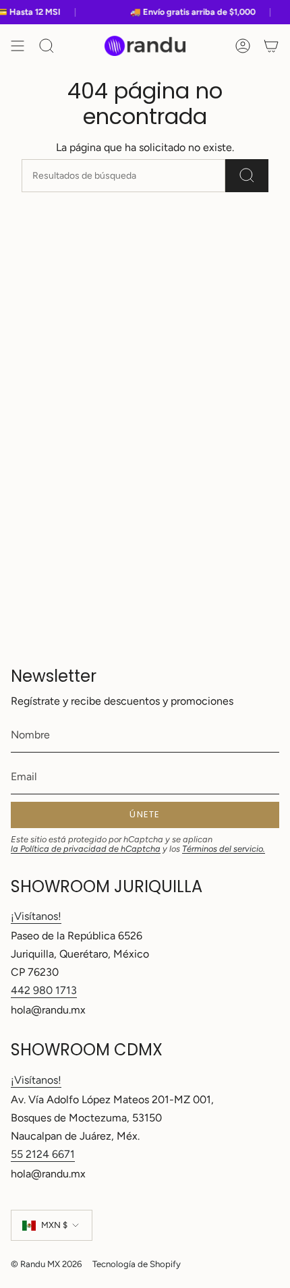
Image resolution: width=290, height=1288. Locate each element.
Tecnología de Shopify (136, 1263)
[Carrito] (271, 45)
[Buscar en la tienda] (246, 175)
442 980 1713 (44, 990)
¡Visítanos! (36, 916)
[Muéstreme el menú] (17, 45)
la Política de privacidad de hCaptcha (86, 849)
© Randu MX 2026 (46, 1263)
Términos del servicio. (223, 849)
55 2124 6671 (43, 1154)
